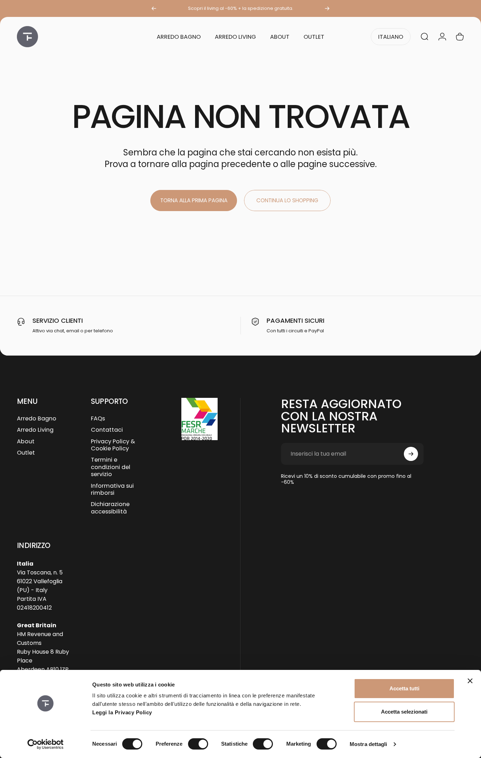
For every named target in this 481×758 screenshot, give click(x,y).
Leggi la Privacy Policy (122, 712)
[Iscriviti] (411, 454)
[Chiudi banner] (470, 680)
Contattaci (107, 429)
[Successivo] (327, 8)
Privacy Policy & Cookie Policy (113, 445)
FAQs (98, 418)
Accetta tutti (404, 688)
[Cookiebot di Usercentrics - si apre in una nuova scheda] (45, 744)
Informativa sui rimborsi (112, 489)
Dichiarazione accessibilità (110, 508)
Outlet (26, 452)
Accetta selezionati (404, 712)
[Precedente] (154, 8)
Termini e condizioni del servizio (110, 467)
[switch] (198, 744)
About (26, 441)
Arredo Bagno (36, 418)
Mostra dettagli (368, 744)
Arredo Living (35, 429)
